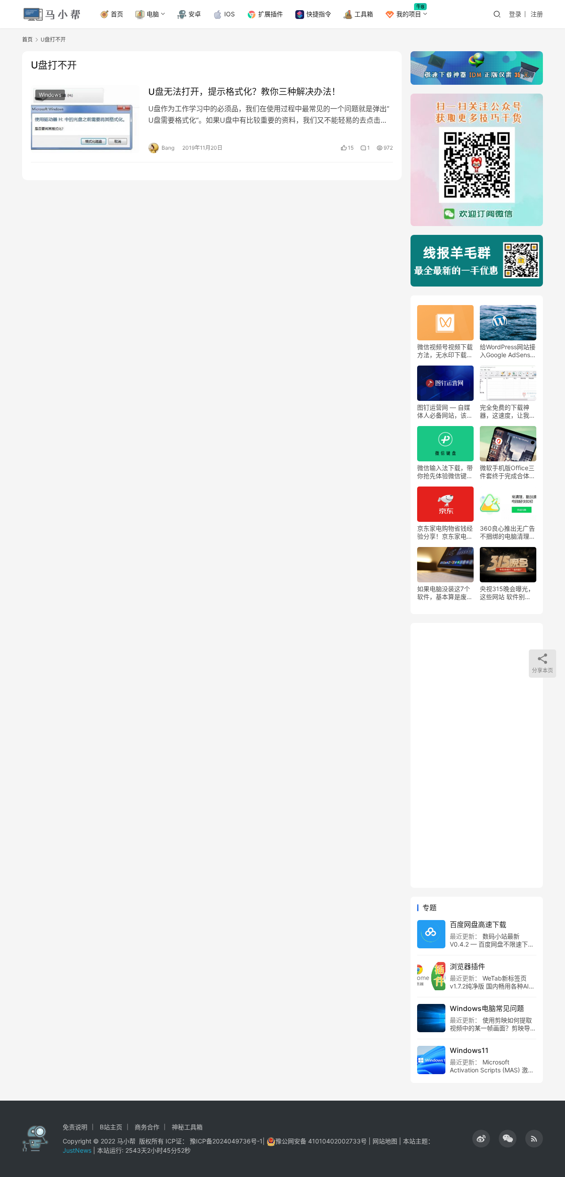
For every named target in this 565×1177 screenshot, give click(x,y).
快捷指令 (318, 14)
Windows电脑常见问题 (487, 1008)
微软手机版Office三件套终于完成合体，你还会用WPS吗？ (507, 472)
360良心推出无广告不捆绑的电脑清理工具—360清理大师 (507, 532)
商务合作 (147, 1127)
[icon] (481, 1138)
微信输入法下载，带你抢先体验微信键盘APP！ (445, 472)
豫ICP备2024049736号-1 (226, 1141)
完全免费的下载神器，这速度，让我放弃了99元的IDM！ (507, 411)
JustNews (78, 1150)
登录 (515, 14)
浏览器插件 (467, 966)
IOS (229, 14)
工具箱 (363, 14)
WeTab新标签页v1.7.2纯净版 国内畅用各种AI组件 (492, 986)
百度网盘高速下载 (478, 924)
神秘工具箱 (187, 1127)
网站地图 (385, 1141)
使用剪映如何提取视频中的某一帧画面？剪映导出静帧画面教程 (493, 1028)
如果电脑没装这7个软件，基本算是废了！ (443, 593)
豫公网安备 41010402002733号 (322, 1141)
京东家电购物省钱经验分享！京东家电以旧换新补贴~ (445, 532)
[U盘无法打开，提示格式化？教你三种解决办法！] (85, 119)
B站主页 (111, 1127)
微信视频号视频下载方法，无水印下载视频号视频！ (445, 351)
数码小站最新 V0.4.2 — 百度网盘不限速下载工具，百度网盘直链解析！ (492, 944)
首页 (117, 14)
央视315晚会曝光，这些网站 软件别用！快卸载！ (507, 593)
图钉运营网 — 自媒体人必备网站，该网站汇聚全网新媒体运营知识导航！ (445, 411)
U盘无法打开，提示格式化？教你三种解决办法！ (244, 92)
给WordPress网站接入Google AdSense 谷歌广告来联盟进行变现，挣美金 (507, 351)
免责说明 (75, 1127)
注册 (537, 14)
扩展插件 (270, 14)
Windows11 (469, 1050)
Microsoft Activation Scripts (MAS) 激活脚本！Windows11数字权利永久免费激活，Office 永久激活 (492, 1074)
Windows (50, 94)
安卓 (194, 14)
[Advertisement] (477, 755)
